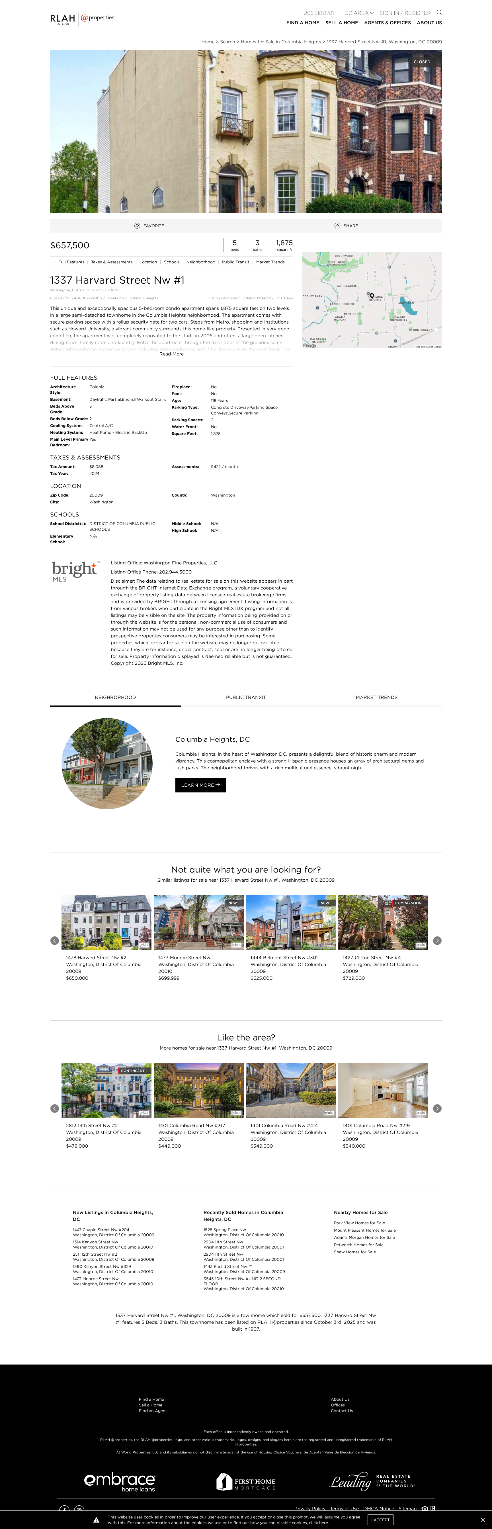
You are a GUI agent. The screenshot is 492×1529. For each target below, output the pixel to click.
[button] (372, 300)
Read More (171, 354)
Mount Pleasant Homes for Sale (365, 1230)
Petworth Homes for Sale (359, 1245)
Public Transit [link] (236, 262)
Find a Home (151, 1399)
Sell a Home (150, 1405)
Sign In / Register (405, 13)
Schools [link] (172, 262)
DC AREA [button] (357, 13)
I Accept (380, 1520)
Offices (338, 1405)
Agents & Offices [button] (387, 22)
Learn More (198, 785)
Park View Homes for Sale (359, 1223)
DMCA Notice (378, 1508)
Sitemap (408, 1508)
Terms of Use (344, 1508)
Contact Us (342, 1410)
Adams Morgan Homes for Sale (364, 1237)
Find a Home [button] (302, 22)
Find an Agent (153, 1410)
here (323, 1522)
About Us (340, 1399)
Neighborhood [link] (201, 262)
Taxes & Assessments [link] (112, 262)
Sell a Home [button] (341, 22)
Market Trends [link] (270, 262)
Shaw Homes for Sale (355, 1252)
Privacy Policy (309, 1508)
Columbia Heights (143, 298)
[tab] (115, 698)
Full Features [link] (71, 262)
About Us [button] (429, 22)
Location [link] (149, 262)
